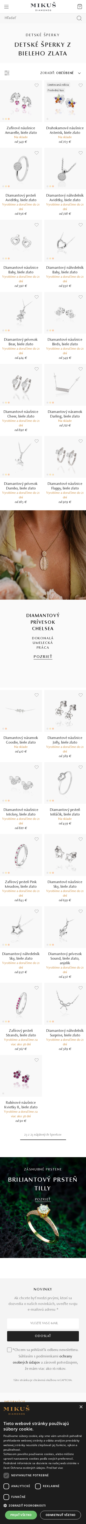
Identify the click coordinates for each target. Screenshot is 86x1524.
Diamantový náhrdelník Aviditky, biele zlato (65, 198)
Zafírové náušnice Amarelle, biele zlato (21, 130)
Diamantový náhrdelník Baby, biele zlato (65, 270)
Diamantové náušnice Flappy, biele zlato (65, 486)
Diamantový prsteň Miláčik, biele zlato (65, 812)
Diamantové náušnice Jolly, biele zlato (65, 740)
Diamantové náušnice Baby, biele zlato (21, 270)
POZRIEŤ (43, 657)
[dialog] (43, 1463)
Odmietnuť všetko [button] (60, 1515)
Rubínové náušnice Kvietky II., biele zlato (21, 1105)
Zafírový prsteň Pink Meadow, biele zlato (21, 884)
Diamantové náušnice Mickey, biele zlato (21, 812)
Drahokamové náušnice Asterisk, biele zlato (65, 130)
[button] (43, 1505)
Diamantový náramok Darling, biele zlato (65, 414)
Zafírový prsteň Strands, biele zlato (21, 1033)
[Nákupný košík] (80, 6)
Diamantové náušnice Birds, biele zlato (65, 342)
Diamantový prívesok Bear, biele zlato (21, 342)
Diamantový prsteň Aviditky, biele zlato (21, 198)
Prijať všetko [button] (21, 1515)
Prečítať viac (55, 1468)
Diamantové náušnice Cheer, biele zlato (21, 414)
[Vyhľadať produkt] (79, 18)
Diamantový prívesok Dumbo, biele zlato (21, 486)
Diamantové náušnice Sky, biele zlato (65, 884)
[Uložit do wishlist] (37, 85)
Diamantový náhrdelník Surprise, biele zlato (65, 1033)
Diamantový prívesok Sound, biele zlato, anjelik (65, 958)
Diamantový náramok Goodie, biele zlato (21, 740)
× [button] (81, 1407)
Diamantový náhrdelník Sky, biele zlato (21, 956)
